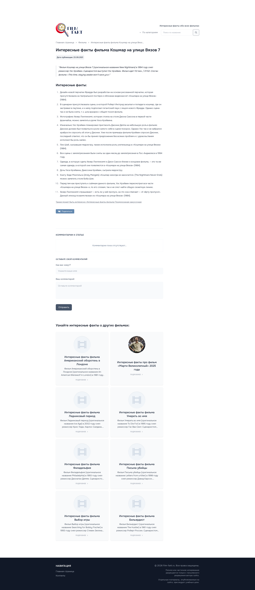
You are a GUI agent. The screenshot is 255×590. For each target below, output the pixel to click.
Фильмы (82, 42)
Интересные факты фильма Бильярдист (136, 517)
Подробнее (81, 380)
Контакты (60, 575)
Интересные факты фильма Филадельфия (82, 466)
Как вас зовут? (63, 265)
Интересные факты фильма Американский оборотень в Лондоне (82, 360)
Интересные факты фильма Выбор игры (82, 517)
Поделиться (67, 211)
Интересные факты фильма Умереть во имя (136, 414)
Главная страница (65, 42)
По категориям (150, 32)
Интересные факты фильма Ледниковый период (82, 414)
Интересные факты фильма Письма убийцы (136, 466)
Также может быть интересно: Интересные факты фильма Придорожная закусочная (99, 202)
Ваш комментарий (65, 279)
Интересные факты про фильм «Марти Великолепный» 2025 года (137, 366)
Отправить (63, 307)
